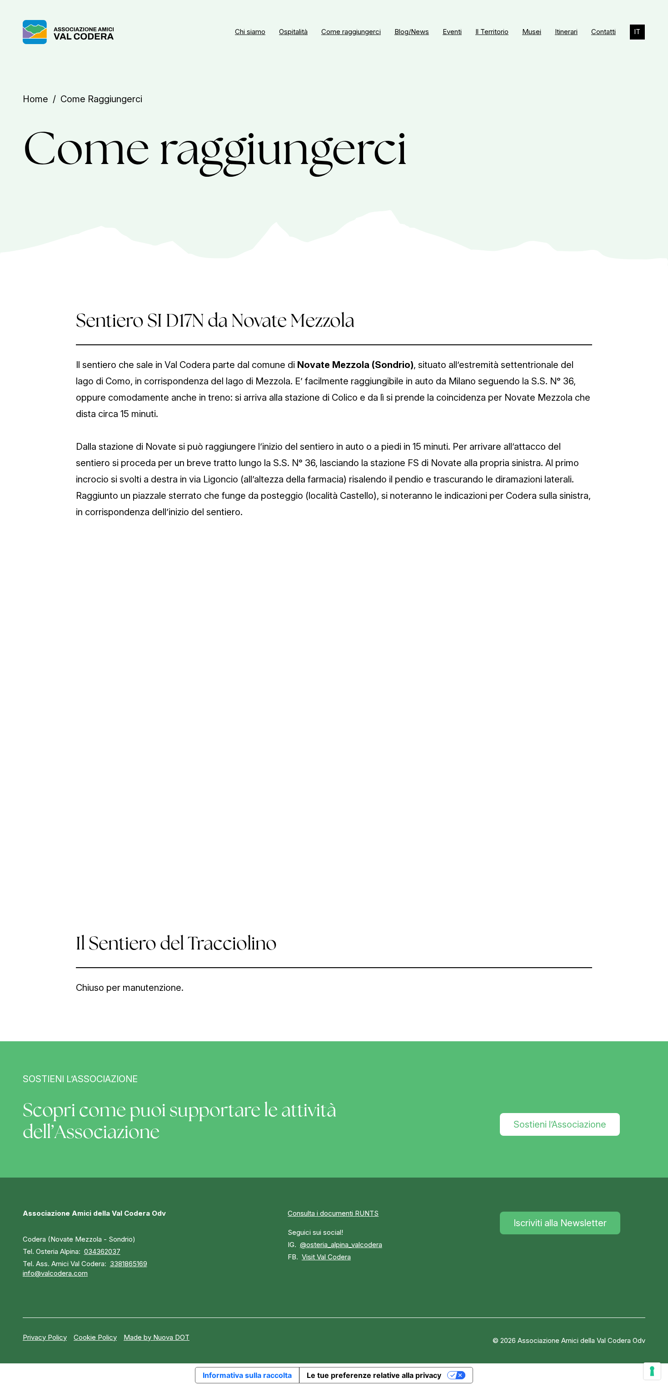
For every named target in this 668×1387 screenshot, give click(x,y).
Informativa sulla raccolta (247, 1375)
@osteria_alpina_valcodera (341, 1244)
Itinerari (566, 31)
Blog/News (411, 31)
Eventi (452, 31)
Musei (531, 31)
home (35, 99)
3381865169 (128, 1263)
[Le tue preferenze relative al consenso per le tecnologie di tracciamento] (652, 1371)
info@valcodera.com (55, 1273)
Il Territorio (491, 31)
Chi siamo (250, 31)
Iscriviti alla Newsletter (560, 1223)
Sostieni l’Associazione (559, 1124)
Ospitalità (293, 31)
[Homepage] (68, 32)
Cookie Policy (95, 1337)
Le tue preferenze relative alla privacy (374, 1375)
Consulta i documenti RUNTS (333, 1213)
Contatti (603, 31)
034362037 (102, 1251)
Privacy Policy (45, 1337)
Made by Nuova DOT (156, 1337)
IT (637, 31)
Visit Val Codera (326, 1256)
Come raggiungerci (351, 31)
